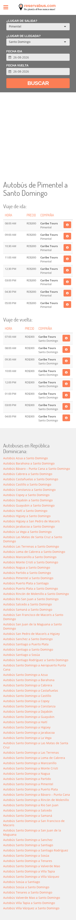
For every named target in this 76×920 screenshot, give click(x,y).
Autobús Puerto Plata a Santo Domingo (30, 588)
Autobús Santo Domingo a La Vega (27, 738)
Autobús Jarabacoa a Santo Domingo (29, 526)
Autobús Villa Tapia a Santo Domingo (29, 903)
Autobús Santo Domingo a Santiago (28, 845)
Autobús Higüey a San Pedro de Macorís (31, 521)
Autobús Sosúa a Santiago (21, 882)
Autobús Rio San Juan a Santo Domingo (30, 599)
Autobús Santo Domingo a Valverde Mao (31, 866)
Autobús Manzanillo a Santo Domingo (29, 557)
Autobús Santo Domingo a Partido (27, 779)
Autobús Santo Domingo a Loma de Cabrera (34, 758)
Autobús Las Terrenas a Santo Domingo (31, 546)
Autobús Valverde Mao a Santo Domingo (31, 898)
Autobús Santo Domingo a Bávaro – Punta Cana (36, 795)
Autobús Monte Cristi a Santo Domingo (30, 562)
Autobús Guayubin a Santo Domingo (28, 505)
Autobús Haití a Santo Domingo (25, 511)
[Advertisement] (38, 136)
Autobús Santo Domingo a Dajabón (28, 711)
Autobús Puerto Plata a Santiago (26, 583)
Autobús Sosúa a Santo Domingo (26, 887)
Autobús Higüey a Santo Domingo (26, 516)
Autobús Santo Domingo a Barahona (28, 680)
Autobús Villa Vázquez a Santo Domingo (31, 908)
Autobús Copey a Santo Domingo (26, 495)
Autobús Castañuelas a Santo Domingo (30, 479)
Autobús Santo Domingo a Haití (25, 722)
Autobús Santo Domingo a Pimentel (28, 784)
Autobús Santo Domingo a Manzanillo (29, 763)
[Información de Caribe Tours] (67, 224)
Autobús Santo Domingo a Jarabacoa (29, 733)
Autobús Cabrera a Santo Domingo (27, 474)
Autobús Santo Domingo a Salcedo (27, 810)
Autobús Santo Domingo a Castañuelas (30, 690)
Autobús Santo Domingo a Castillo (27, 696)
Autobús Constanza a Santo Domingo (29, 490)
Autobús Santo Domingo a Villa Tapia (29, 871)
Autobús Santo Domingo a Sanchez (28, 840)
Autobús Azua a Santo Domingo (25, 458)
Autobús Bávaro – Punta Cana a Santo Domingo (36, 469)
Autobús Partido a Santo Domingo (27, 573)
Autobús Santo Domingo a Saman (27, 816)
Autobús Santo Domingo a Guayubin (28, 717)
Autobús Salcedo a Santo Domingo (27, 604)
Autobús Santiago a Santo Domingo (28, 649)
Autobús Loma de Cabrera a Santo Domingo (34, 552)
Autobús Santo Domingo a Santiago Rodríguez (35, 850)
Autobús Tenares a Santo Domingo (27, 892)
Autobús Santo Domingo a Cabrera (27, 685)
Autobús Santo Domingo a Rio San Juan (30, 805)
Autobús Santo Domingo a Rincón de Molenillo (36, 800)
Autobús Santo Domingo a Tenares (27, 861)
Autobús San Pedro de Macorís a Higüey (31, 634)
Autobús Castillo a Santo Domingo (27, 484)
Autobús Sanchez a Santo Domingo (28, 639)
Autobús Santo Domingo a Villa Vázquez (31, 877)
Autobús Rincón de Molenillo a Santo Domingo (36, 594)
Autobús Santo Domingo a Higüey (26, 727)
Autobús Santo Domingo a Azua (25, 675)
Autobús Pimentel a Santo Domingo (28, 578)
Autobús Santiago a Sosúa (21, 655)
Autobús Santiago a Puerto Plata (26, 644)
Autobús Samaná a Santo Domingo (27, 610)
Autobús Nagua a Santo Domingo (26, 567)
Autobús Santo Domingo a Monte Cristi (30, 768)
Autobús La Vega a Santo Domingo (27, 532)
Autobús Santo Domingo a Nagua (26, 774)
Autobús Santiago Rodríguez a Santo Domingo (35, 660)
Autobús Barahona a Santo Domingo (28, 463)
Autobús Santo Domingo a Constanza (29, 706)
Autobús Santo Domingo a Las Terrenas (31, 753)
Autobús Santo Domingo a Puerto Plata (30, 789)
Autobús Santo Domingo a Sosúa (26, 856)
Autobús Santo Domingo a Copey (26, 701)
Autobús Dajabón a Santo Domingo (28, 500)
